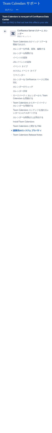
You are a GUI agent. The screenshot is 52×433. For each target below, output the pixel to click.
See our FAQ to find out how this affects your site (25, 22)
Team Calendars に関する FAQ (27, 126)
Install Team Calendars (23, 121)
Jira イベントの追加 (22, 62)
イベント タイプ (20, 66)
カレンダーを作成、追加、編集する (29, 48)
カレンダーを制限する (23, 53)
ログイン (9, 9)
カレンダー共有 (20, 91)
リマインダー (19, 75)
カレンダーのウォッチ (23, 86)
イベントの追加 (20, 57)
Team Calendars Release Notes (27, 134)
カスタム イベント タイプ (24, 70)
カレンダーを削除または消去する (28, 117)
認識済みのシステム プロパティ (27, 130)
